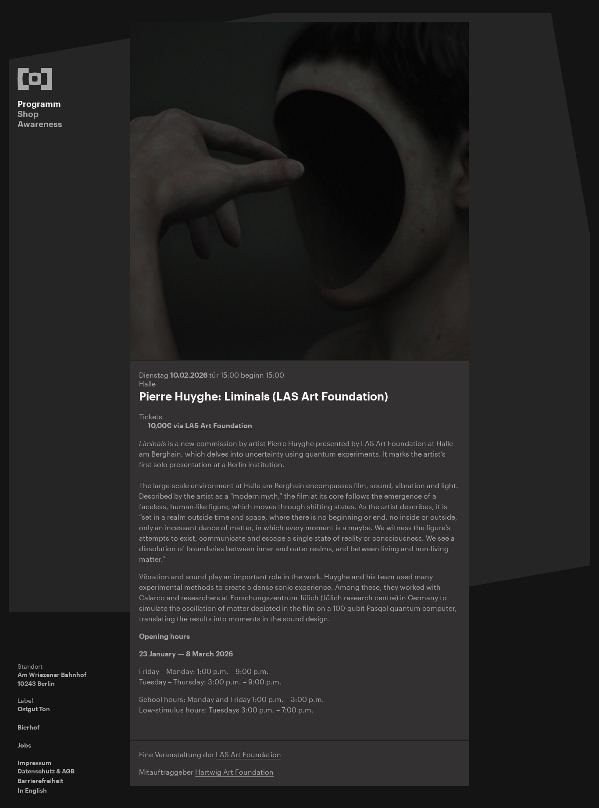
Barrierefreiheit (40, 780)
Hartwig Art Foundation (234, 772)
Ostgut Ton (34, 708)
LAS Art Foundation (218, 425)
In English (32, 790)
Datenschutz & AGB (46, 771)
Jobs (24, 745)
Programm (39, 104)
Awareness (40, 124)
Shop (28, 114)
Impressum (34, 762)
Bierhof (28, 727)
